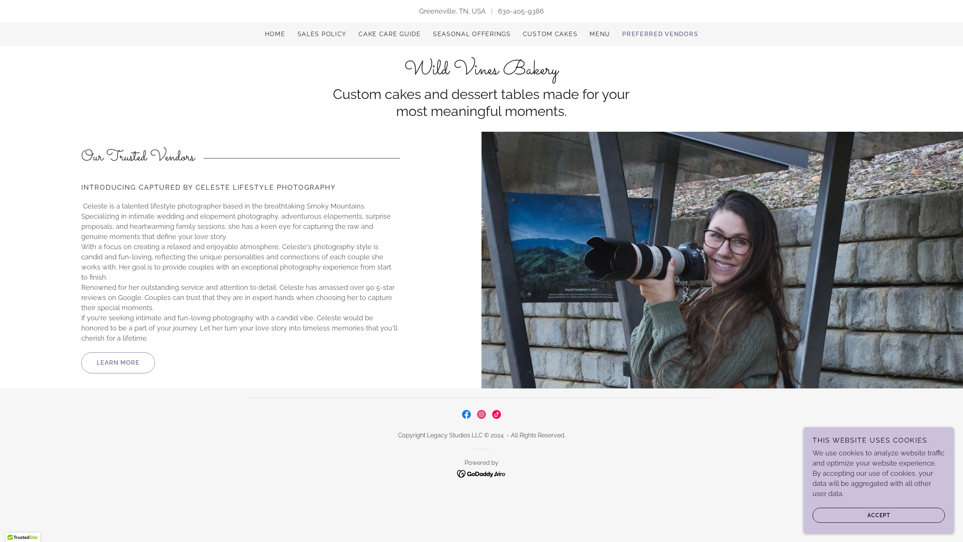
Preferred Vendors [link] (660, 34)
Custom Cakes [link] (550, 34)
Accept (878, 515)
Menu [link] (599, 34)
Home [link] (275, 34)
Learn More (118, 362)
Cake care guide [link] (389, 34)
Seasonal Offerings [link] (472, 34)
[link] (481, 72)
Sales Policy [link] (322, 34)
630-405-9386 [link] (521, 11)
